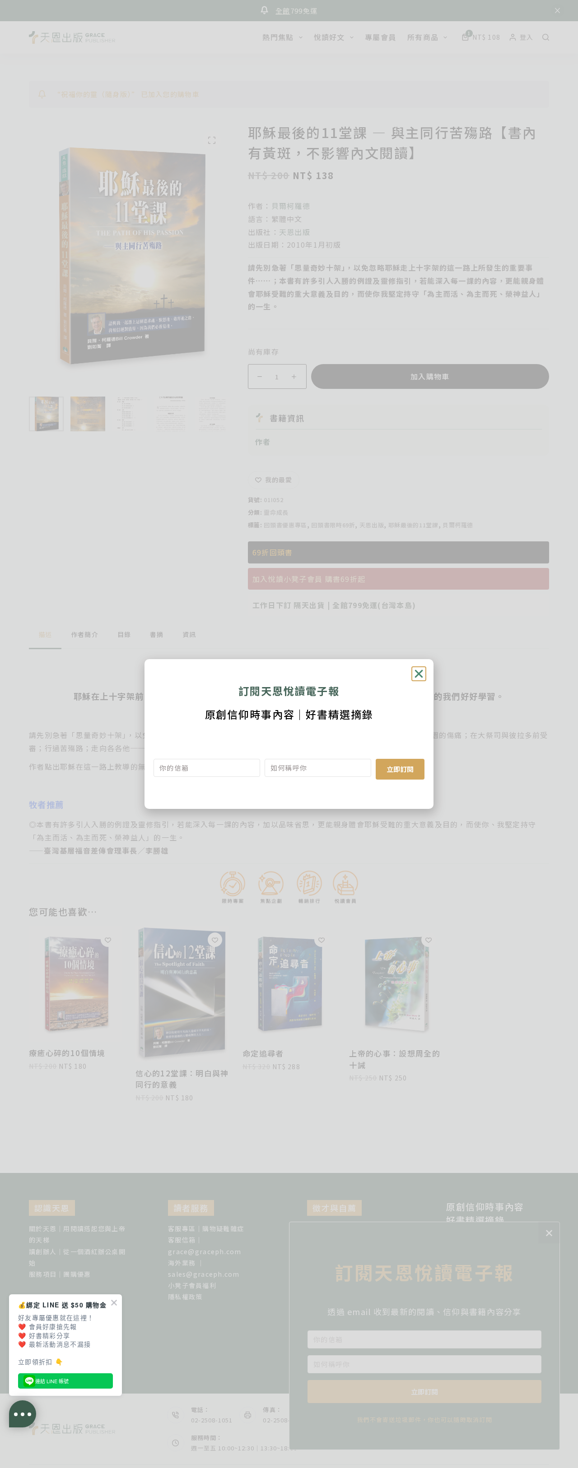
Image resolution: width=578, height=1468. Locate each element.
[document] (289, 734)
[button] (418, 673)
